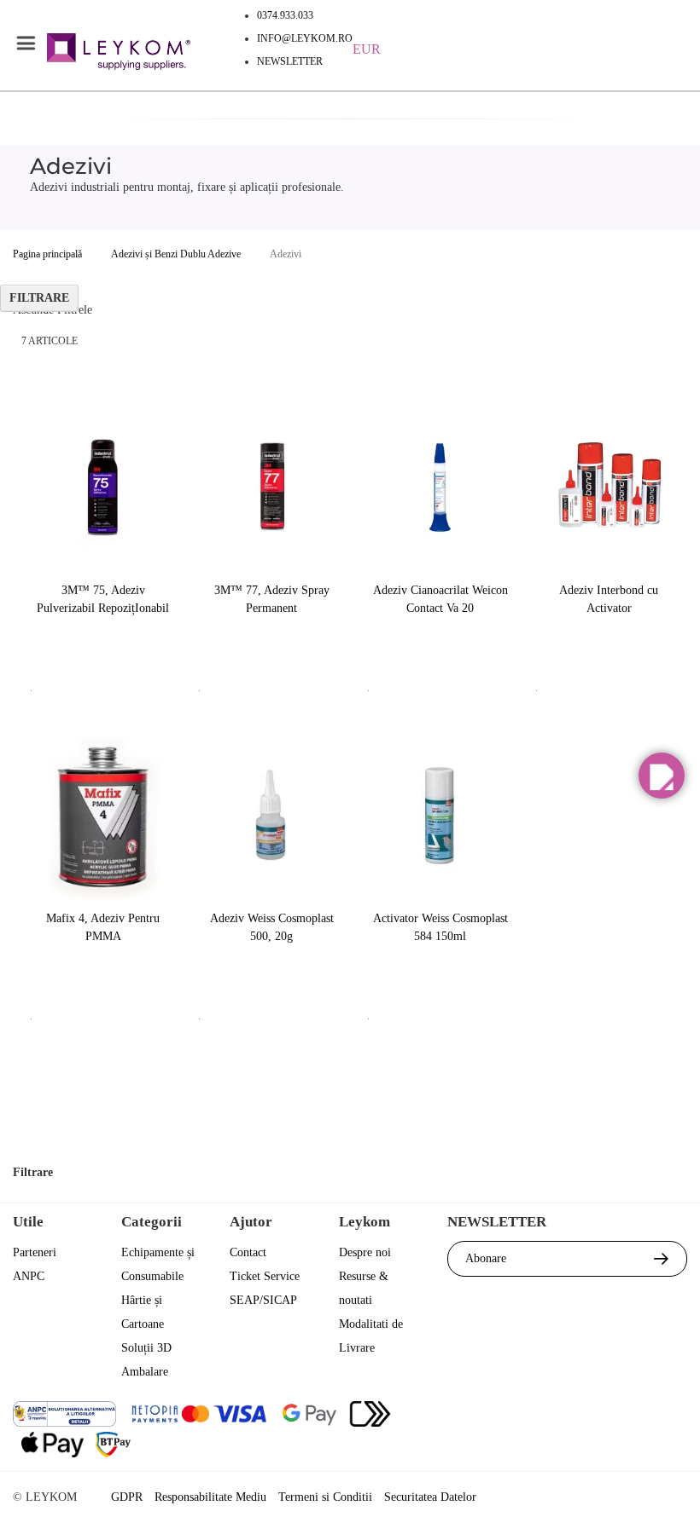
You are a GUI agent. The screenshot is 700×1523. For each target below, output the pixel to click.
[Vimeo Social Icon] (672, 1416)
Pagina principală (47, 254)
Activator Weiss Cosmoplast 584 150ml (440, 927)
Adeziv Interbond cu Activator (608, 599)
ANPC (28, 1276)
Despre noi (365, 1252)
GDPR (127, 1497)
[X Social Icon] (580, 1416)
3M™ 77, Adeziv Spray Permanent (272, 599)
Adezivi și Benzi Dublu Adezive (176, 254)
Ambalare (144, 1371)
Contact (248, 1252)
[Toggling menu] (25, 43)
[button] (661, 775)
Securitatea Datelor (430, 1497)
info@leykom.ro (305, 38)
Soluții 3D (146, 1347)
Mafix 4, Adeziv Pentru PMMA (103, 927)
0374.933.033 (285, 15)
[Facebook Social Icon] (534, 1416)
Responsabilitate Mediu (210, 1497)
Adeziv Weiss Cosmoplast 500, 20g (272, 927)
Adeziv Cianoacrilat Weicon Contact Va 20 (440, 599)
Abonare (485, 1258)
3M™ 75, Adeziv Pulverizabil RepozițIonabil (103, 599)
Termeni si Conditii (325, 1497)
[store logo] (118, 54)
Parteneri (34, 1252)
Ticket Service (265, 1276)
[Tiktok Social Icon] (672, 1451)
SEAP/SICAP (263, 1300)
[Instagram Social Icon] (626, 1416)
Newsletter (290, 61)
